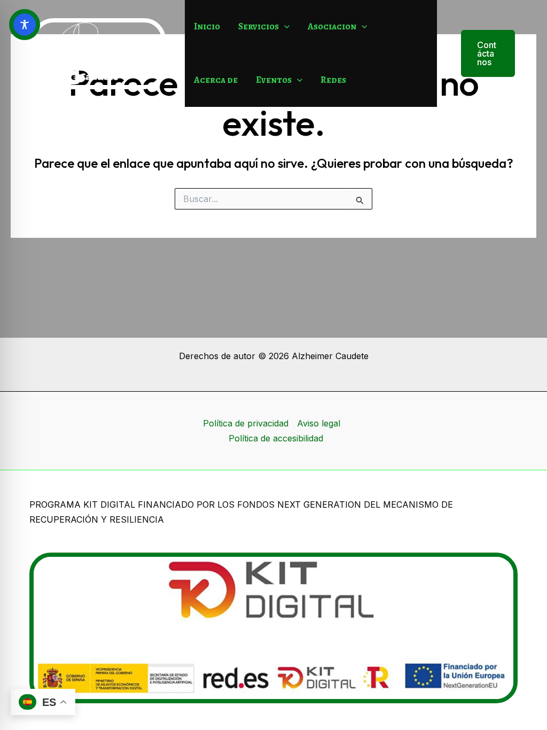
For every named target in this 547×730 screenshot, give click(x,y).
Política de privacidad (245, 423)
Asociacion (332, 26)
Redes (333, 80)
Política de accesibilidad (276, 438)
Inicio (207, 26)
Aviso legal (318, 423)
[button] (284, 26)
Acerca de (216, 80)
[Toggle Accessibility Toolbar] (24, 24)
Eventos (274, 80)
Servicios (258, 26)
